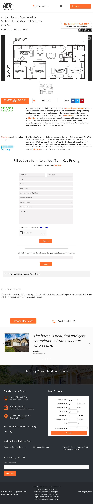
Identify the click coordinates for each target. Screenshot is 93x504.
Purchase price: (62, 400)
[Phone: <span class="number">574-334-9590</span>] (6, 398)
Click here (5, 137)
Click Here (57, 165)
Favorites (46, 101)
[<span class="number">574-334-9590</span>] (53, 320)
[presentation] (32, 232)
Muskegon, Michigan (41, 447)
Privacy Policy (6, 494)
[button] (61, 6)
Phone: (18, 397)
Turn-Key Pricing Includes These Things (24, 274)
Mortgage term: (62, 407)
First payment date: (61, 428)
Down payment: (62, 403)
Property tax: (63, 415)
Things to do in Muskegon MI (15, 447)
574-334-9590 (42, 6)
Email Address (10, 463)
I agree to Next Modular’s (34, 227)
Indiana (38, 489)
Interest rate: (63, 411)
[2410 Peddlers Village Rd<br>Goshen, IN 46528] (6, 416)
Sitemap (15, 494)
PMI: (65, 423)
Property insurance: (60, 419)
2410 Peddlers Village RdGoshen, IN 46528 (20, 416)
